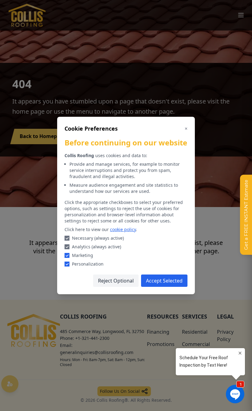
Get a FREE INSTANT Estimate (246, 215)
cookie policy (123, 229)
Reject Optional (116, 280)
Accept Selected (164, 280)
